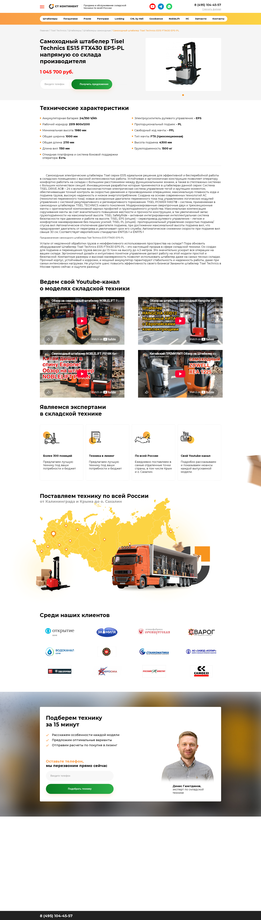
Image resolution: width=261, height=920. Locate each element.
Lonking (119, 18)
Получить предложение (94, 84)
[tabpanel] (183, 63)
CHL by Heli (136, 18)
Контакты (218, 18)
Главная (44, 30)
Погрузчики (70, 18)
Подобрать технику (80, 789)
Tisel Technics (58, 30)
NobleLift (174, 18)
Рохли (87, 18)
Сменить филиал (211, 9)
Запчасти (200, 18)
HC (187, 18)
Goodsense (156, 18)
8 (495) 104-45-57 (207, 5)
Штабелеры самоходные (97, 30)
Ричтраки (103, 18)
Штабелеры (50, 18)
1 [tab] (183, 95)
